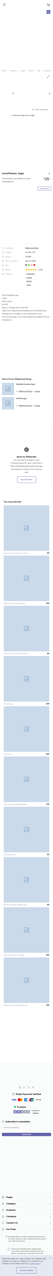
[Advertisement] (26, 43)
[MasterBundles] (26, 4)
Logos (29, 277)
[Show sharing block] (49, 173)
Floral (29, 281)
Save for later (27, 479)
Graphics (30, 274)
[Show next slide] (49, 93)
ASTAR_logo (21, 398)
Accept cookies (26, 1270)
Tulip (28, 285)
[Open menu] (4, 5)
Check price (44, 188)
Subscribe (26, 1134)
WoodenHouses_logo (25, 384)
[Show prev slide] (13, 93)
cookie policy (35, 1263)
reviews (35, 1113)
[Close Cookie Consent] (50, 1258)
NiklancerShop (32, 248)
